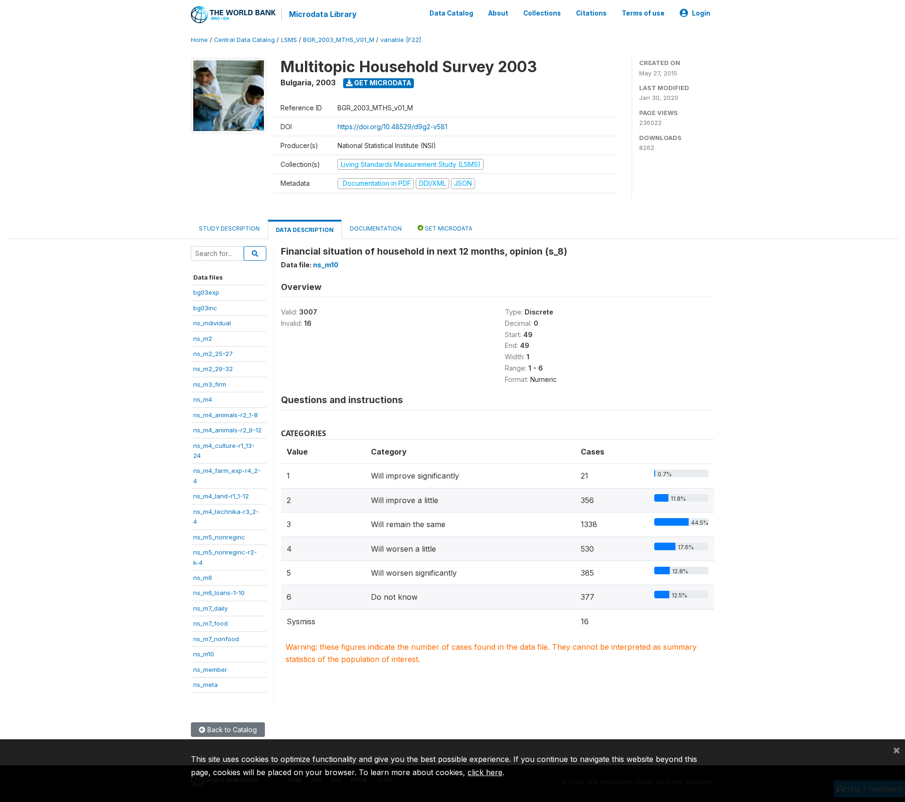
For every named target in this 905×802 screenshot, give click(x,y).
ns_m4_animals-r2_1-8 (225, 415)
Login (701, 13)
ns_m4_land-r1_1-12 (221, 496)
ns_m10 (203, 654)
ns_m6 (202, 577)
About (498, 13)
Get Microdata (382, 83)
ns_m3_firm (209, 384)
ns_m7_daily (210, 608)
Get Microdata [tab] (447, 228)
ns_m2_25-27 (213, 353)
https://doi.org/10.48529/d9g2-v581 (392, 127)
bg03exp (206, 292)
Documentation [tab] (376, 228)
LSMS (289, 39)
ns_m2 (202, 338)
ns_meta (205, 684)
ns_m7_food (210, 623)
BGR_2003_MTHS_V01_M (338, 39)
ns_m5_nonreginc (219, 537)
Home (199, 39)
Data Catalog (451, 13)
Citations (591, 13)
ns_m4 (202, 399)
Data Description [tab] (305, 229)
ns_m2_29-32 (213, 368)
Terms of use (643, 13)
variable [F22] (400, 39)
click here (485, 772)
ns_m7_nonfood (216, 639)
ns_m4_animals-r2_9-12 (227, 430)
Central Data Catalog (244, 39)
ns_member (210, 669)
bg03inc (205, 308)
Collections (542, 13)
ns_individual (212, 323)
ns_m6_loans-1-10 (219, 592)
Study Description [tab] (229, 228)
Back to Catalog (231, 730)
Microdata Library (323, 14)
